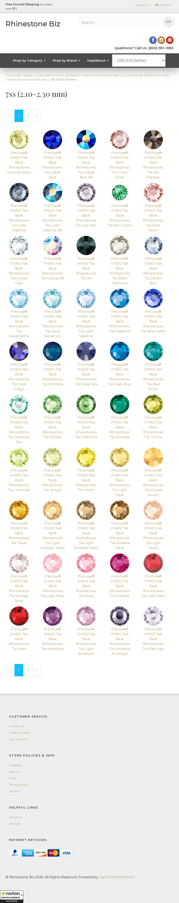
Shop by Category (28, 60)
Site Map (15, 823)
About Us (15, 817)
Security (14, 791)
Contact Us (16, 726)
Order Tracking (19, 732)
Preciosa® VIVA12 (49, 75)
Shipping (15, 765)
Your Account (18, 739)
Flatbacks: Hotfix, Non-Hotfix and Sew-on (94, 75)
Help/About (96, 60)
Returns (14, 771)
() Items (164, 5)
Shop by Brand (65, 60)
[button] (11, 896)
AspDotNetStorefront (116, 877)
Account (141, 5)
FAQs (13, 778)
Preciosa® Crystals (19, 75)
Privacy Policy (18, 784)
